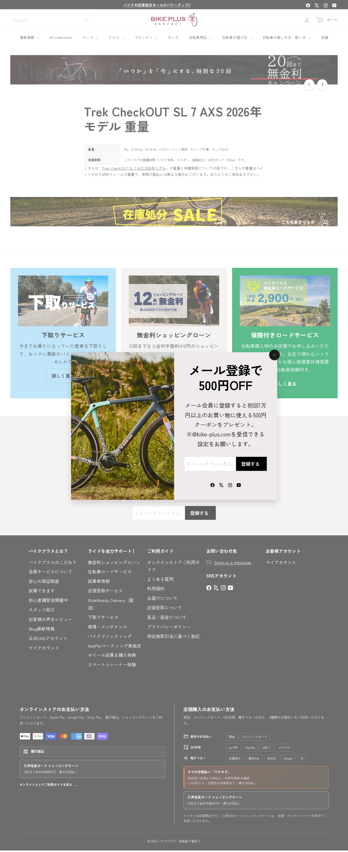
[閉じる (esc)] (274, 354)
